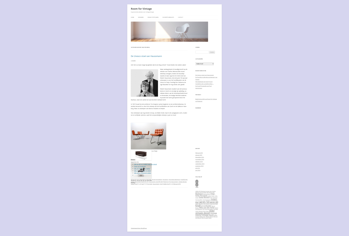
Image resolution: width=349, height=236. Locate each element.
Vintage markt (208, 215)
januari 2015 (198, 155)
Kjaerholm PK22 (214, 204)
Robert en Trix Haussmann (170, 182)
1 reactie (133, 60)
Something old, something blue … (204, 84)
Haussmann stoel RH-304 (156, 182)
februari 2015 (199, 153)
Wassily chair (202, 216)
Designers (141, 17)
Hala (211, 197)
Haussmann (156, 184)
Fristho (213, 196)
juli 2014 (197, 168)
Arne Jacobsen (203, 192)
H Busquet (214, 197)
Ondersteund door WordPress (139, 228)
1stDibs (197, 191)
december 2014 (199, 157)
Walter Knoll (134, 184)
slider (212, 210)
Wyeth (209, 218)
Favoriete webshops (168, 17)
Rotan (207, 211)
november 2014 (199, 159)
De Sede (149, 179)
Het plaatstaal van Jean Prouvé (203, 81)
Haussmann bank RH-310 (141, 182)
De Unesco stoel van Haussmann (146, 56)
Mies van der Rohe (206, 207)
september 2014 (199, 164)
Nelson (216, 207)
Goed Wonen (204, 197)
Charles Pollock (206, 194)
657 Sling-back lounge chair (205, 191)
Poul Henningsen (209, 209)
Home (132, 17)
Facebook (198, 107)
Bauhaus (199, 194)
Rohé (204, 211)
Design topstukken (153, 17)
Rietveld (201, 211)
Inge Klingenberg (207, 199)
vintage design (182, 182)
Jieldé (196, 204)
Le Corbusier (206, 206)
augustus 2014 (199, 166)
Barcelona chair (211, 192)
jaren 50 (204, 202)
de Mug (209, 196)
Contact (180, 17)
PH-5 (203, 209)
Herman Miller (198, 199)
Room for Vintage (141, 8)
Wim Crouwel (205, 218)
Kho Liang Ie (207, 204)
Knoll (161, 184)
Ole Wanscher (198, 209)
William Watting (209, 216)
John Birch (200, 204)
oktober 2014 (199, 161)
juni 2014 (197, 170)
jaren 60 (214, 201)
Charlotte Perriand (205, 195)
